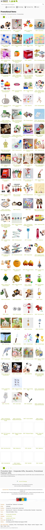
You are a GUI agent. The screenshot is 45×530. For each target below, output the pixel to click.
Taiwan (15, 524)
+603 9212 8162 (9, 516)
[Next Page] (11, 17)
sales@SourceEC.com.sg (10, 518)
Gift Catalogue (20, 510)
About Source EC (9, 510)
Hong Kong (11, 524)
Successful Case (9, 504)
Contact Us (15, 510)
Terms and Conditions (10, 511)
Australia (33, 524)
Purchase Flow (8, 508)
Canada (4, 526)
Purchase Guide (15, 508)
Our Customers (20, 504)
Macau (26, 524)
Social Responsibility (27, 510)
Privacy (16, 511)
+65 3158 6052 (8, 514)
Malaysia (29, 524)
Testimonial (15, 504)
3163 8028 (14, 514)
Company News (39, 510)
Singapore (37, 524)
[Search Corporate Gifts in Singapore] (43, 4)
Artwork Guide (21, 508)
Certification (8, 506)
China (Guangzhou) (20, 524)
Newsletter (33, 510)
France (8, 526)
